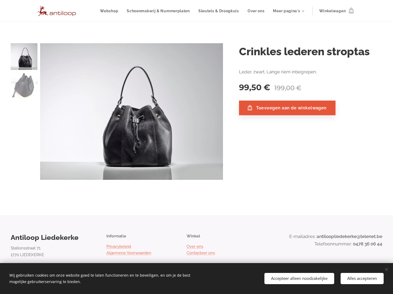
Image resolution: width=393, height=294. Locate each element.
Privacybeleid (118, 246)
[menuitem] (110, 11)
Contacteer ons (201, 253)
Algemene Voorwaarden (128, 253)
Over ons (195, 246)
